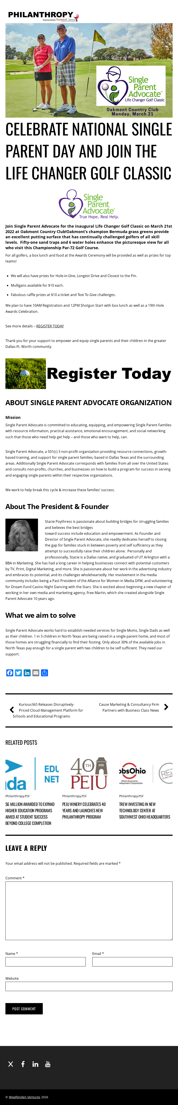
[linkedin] (35, 1064)
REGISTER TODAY (50, 326)
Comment (15, 878)
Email (98, 953)
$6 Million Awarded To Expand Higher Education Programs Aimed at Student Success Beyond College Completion (29, 813)
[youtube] (48, 1064)
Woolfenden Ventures (24, 1097)
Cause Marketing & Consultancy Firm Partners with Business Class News (129, 707)
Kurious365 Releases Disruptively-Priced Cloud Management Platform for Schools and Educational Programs (48, 710)
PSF (27, 796)
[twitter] (10, 1064)
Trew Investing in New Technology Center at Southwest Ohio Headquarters (144, 810)
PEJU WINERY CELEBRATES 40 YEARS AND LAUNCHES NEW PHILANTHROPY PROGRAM (84, 810)
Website (12, 978)
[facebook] (23, 1064)
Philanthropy (14, 796)
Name (11, 953)
